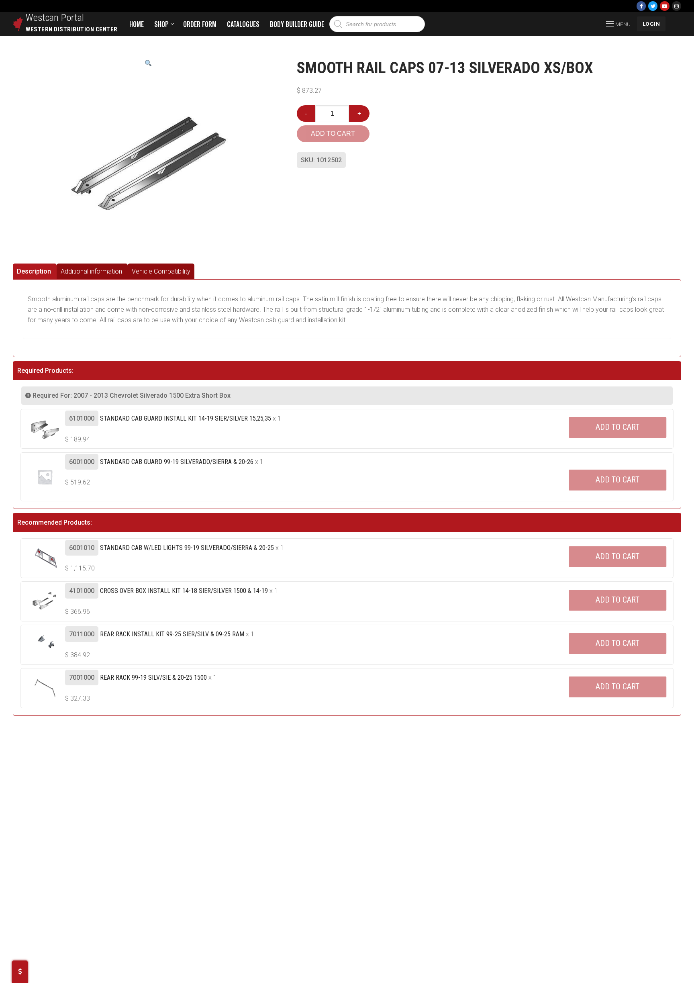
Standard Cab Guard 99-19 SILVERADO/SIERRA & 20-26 (176, 462)
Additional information (91, 271)
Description (34, 271)
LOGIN (651, 23)
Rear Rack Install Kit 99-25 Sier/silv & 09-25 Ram (172, 634)
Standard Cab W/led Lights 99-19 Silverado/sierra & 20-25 (187, 548)
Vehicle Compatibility (161, 271)
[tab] (35, 271)
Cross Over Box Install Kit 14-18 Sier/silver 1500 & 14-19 (184, 591)
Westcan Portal (55, 17)
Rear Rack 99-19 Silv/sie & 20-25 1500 (153, 677)
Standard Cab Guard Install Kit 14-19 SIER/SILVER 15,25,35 (185, 418)
